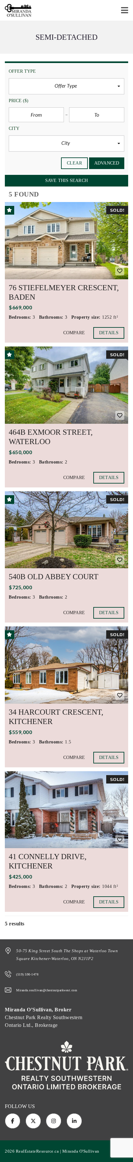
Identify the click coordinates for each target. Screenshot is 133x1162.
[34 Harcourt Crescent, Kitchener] (66, 665)
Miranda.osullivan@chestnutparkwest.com (46, 990)
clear (74, 163)
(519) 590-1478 (27, 974)
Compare (74, 332)
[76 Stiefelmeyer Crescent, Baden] (66, 240)
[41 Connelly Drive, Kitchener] (66, 809)
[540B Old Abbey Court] (66, 530)
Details (108, 332)
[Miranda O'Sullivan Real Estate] (15, 10)
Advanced (106, 163)
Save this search (66, 180)
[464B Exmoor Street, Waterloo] (66, 385)
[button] (66, 86)
